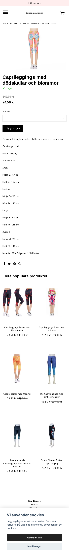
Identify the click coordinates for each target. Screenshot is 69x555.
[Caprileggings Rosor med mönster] (51, 303)
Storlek (6, 111)
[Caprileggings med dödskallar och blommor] (34, 49)
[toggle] (7, 13)
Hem (4, 23)
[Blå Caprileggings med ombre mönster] (51, 369)
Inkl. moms (34, 3)
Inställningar (34, 546)
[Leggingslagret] (34, 12)
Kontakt (34, 504)
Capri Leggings (15, 23)
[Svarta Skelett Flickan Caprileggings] (51, 435)
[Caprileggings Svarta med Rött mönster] (17, 303)
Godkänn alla (34, 537)
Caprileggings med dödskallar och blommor (40, 23)
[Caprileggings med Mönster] (17, 369)
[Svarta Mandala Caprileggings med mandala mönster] (17, 435)
